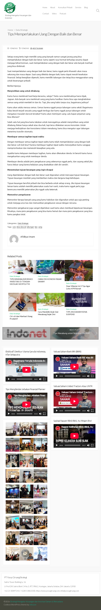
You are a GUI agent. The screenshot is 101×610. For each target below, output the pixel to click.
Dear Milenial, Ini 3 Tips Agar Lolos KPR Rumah (78, 287)
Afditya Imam (37, 48)
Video (54, 13)
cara (14, 227)
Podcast (63, 13)
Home (44, 7)
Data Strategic (22, 30)
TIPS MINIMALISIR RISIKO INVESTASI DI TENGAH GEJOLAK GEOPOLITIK (21, 281)
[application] (26, 370)
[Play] (9, 379)
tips (36, 227)
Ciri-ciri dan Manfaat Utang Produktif (21, 317)
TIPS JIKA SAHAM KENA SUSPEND (76, 313)
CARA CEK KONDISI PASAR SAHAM (49, 280)
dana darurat (21, 227)
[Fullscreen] (44, 379)
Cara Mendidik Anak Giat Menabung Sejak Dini (48, 313)
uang (40, 227)
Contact (45, 13)
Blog (86, 7)
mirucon (32, 604)
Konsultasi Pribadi (65, 7)
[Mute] (40, 379)
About (52, 7)
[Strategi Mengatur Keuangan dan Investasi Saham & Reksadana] (10, 8)
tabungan (30, 227)
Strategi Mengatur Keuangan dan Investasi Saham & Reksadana (36, 601)
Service (78, 7)
